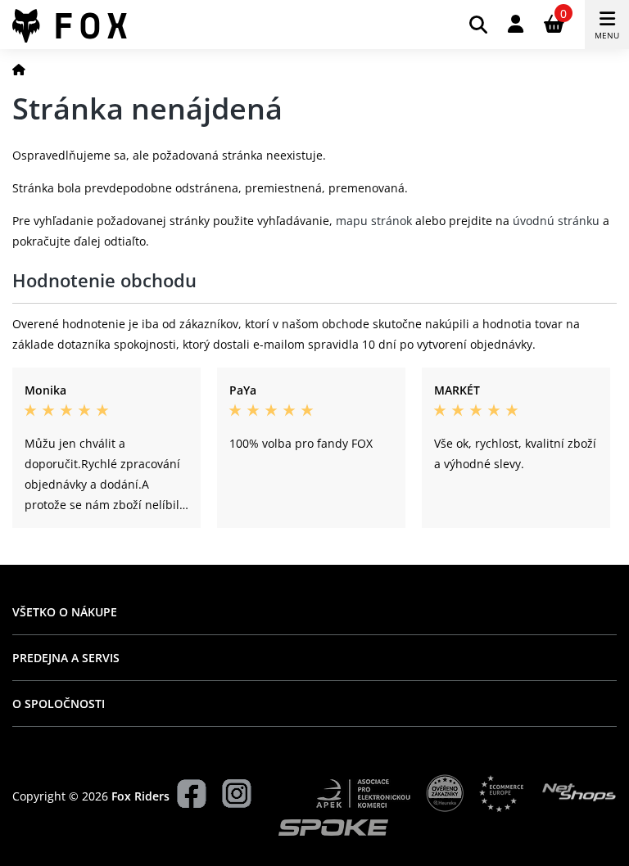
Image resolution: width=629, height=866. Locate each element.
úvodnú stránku (556, 220)
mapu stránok (374, 220)
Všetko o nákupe (64, 612)
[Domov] (18, 69)
